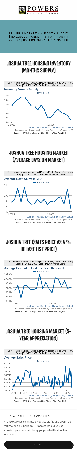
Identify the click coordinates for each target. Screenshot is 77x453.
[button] (9, 10)
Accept (38, 444)
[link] (38, 10)
